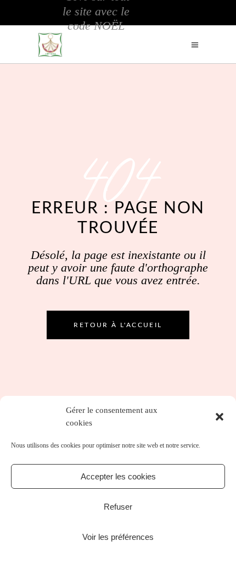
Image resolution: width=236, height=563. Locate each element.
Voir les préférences (118, 537)
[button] (219, 416)
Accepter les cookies (118, 476)
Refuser (118, 506)
